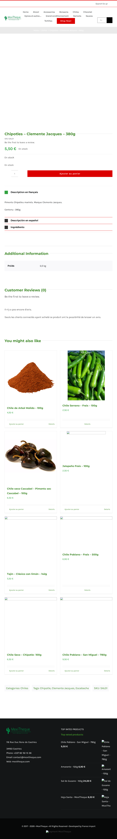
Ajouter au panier (70, 173)
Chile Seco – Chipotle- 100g (24, 654)
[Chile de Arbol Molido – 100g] (31, 377)
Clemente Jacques (63, 688)
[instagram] (10, 3)
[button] (58, 192)
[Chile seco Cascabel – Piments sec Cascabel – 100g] (31, 457)
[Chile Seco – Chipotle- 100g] (31, 623)
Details (52, 424)
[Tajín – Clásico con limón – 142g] (31, 542)
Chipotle (45, 688)
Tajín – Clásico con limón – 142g (27, 574)
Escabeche (82, 688)
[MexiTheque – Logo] (13, 17)
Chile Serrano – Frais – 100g (79, 405)
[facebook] (5, 3)
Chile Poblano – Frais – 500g (80, 554)
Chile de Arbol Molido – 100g (25, 408)
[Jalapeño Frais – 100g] (86, 446)
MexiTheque (42, 826)
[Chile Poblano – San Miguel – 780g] (86, 623)
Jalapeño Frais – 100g (76, 466)
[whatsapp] (15, 3)
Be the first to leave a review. (20, 142)
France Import (88, 826)
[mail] (20, 3)
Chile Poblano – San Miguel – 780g (84, 654)
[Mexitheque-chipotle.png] (58, 87)
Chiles (24, 688)
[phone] (25, 3)
